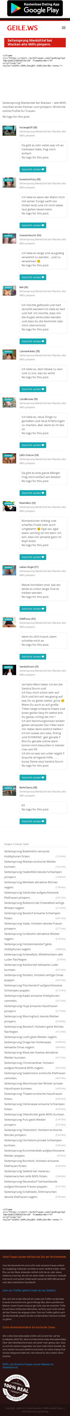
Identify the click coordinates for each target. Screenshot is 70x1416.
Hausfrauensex (34, 1408)
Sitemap (44, 1411)
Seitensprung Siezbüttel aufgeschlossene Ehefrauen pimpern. (35, 895)
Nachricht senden (32, 169)
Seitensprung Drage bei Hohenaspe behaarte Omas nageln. (35, 1044)
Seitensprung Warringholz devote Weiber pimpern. (35, 1018)
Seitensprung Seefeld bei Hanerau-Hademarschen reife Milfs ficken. (35, 1173)
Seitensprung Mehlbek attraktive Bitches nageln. (35, 884)
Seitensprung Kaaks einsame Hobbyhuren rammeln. (35, 998)
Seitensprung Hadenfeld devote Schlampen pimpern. (35, 874)
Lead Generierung (31, 1411)
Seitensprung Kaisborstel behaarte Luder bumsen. (35, 967)
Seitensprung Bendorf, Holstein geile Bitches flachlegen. (35, 1029)
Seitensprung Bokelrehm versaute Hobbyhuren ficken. (35, 853)
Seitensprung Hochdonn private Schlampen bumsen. (35, 1142)
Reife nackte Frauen (53, 1408)
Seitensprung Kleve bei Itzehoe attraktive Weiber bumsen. (35, 1054)
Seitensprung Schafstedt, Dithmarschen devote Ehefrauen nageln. (35, 1194)
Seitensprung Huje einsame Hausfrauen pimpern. (35, 1008)
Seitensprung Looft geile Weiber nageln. (35, 1037)
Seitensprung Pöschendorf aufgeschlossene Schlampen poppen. (35, 987)
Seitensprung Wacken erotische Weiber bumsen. (35, 864)
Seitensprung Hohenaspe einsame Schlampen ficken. (35, 1106)
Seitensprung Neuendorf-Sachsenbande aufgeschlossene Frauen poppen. (35, 1183)
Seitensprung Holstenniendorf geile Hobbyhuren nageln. (35, 946)
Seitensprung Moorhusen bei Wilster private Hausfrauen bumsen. (35, 1085)
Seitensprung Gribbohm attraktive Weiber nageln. (35, 936)
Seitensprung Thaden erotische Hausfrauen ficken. (35, 1096)
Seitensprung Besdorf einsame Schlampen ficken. (35, 915)
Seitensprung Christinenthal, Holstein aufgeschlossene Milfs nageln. (35, 1065)
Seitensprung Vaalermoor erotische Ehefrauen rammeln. (35, 1075)
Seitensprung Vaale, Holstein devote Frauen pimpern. (35, 925)
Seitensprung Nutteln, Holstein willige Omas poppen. (35, 977)
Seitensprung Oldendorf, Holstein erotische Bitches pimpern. (35, 1132)
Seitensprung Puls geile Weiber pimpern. (35, 1122)
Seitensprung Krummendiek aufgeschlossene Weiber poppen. (35, 1153)
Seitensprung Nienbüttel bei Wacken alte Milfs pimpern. (43, 134)
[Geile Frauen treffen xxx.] (23, 28)
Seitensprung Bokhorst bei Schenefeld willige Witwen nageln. (35, 905)
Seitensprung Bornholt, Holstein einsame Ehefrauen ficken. (35, 1163)
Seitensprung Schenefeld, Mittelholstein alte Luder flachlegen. (35, 956)
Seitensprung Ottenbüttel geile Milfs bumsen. (35, 1114)
